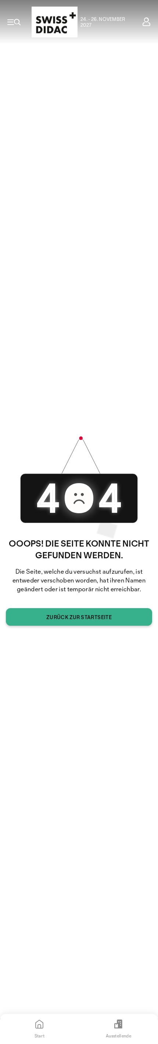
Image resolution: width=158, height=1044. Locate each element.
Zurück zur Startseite (79, 617)
